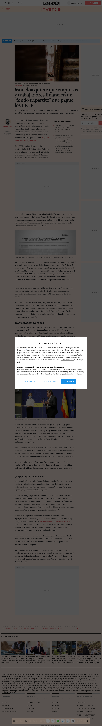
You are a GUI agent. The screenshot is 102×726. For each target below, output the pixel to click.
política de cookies (67, 360)
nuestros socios (46, 348)
